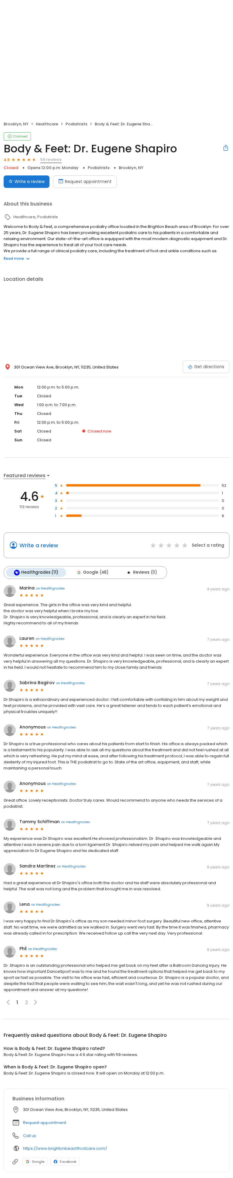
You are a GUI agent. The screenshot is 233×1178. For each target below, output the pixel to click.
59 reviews (51, 159)
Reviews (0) (145, 572)
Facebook (68, 1161)
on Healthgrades (50, 588)
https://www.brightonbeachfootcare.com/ (65, 1148)
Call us (29, 1136)
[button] (35, 1002)
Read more (14, 258)
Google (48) (95, 572)
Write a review (30, 181)
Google (38, 1161)
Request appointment (88, 181)
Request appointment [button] (44, 1122)
